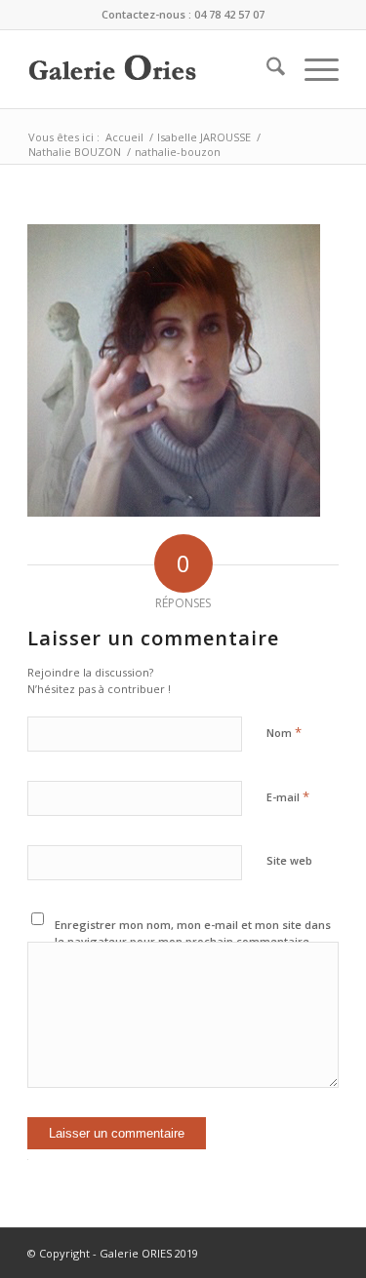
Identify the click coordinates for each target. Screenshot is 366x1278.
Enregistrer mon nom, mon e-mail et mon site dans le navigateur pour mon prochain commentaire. (193, 933)
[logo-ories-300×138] (151, 69)
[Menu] (312, 69)
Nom (284, 732)
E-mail (287, 796)
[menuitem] (266, 69)
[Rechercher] (266, 69)
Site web (289, 860)
